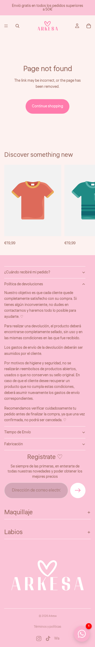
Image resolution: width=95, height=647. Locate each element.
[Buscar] (17, 26)
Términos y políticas (47, 627)
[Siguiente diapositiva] (85, 205)
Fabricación (13, 444)
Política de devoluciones (23, 284)
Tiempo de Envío (17, 432)
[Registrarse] (78, 490)
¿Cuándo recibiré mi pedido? (27, 272)
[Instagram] (39, 638)
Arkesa (52, 616)
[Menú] (6, 26)
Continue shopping (47, 106)
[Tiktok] (48, 638)
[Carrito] (88, 26)
